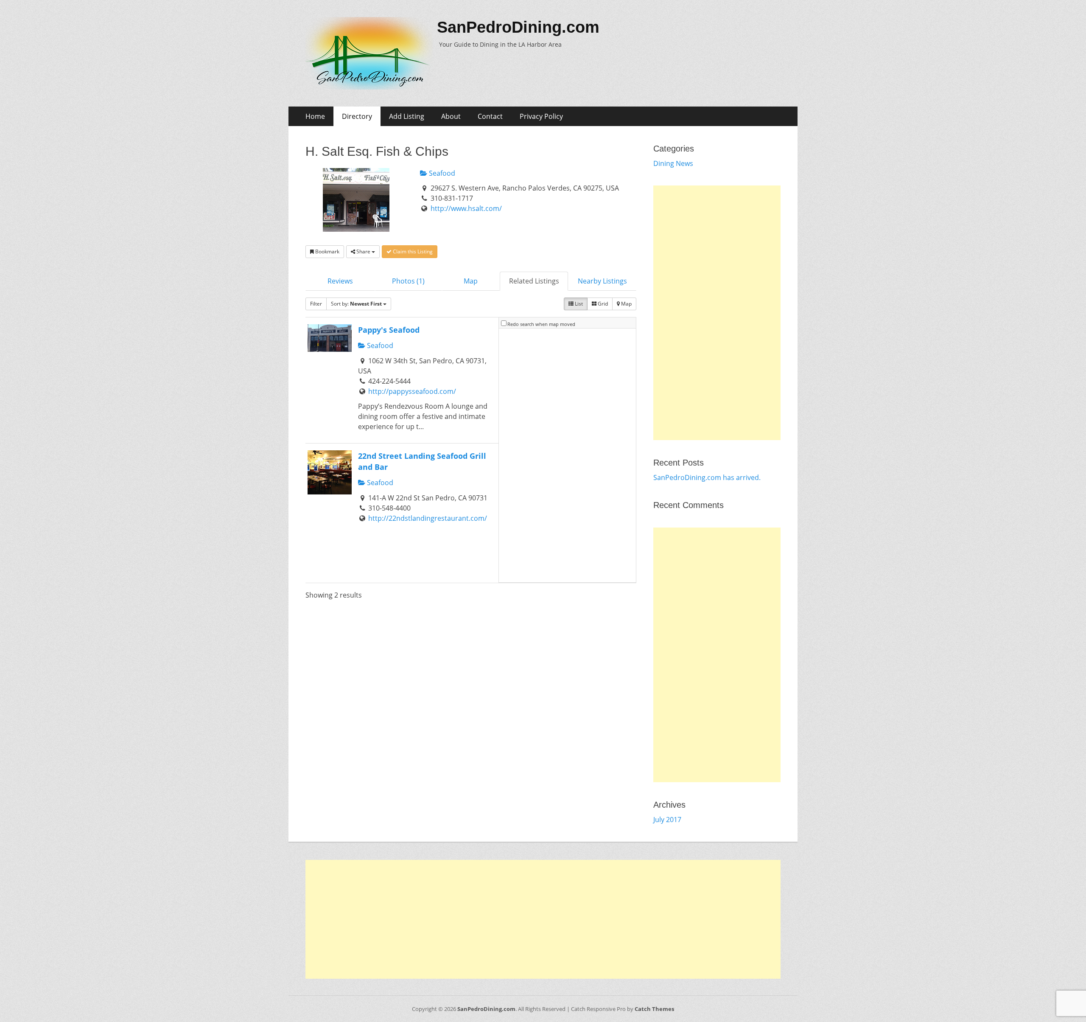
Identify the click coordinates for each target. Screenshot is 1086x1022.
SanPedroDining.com (518, 27)
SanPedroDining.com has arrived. (707, 477)
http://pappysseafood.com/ (412, 391)
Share (363, 251)
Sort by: (356, 303)
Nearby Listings (602, 281)
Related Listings (534, 281)
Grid (602, 303)
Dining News (673, 163)
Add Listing (406, 116)
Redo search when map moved (541, 324)
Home (315, 116)
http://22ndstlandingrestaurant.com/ (427, 518)
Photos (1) (408, 281)
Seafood (441, 173)
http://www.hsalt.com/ (466, 208)
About (451, 116)
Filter (316, 303)
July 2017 (667, 819)
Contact (490, 116)
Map (471, 281)
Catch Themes (654, 1009)
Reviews (340, 281)
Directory (357, 116)
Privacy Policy (541, 116)
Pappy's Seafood (389, 329)
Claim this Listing (412, 251)
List (578, 303)
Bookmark (326, 251)
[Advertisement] (717, 312)
